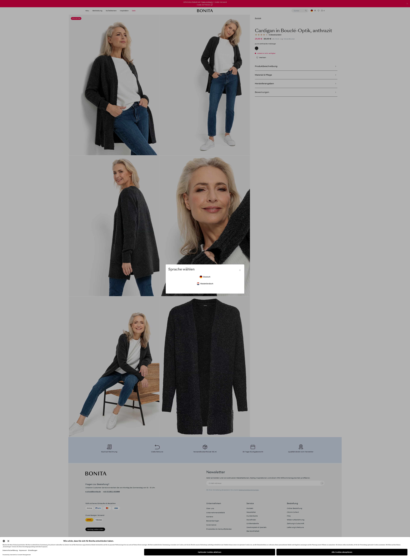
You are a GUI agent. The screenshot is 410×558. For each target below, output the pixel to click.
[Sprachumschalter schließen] (240, 270)
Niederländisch (206, 284)
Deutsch (206, 277)
